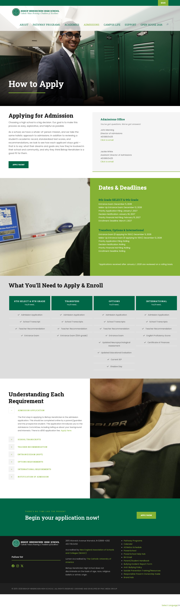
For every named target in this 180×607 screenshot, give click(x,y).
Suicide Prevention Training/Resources (142, 570)
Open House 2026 (151, 24)
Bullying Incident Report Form (138, 564)
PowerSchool (130, 550)
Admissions (91, 24)
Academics (72, 24)
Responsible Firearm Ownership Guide (142, 574)
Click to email (107, 140)
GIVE (163, 2)
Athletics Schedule (133, 547)
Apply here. (66, 430)
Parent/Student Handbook (136, 560)
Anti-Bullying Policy (133, 567)
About (24, 24)
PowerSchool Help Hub (134, 554)
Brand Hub (129, 577)
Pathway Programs (46, 24)
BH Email (128, 557)
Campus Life (112, 24)
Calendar (128, 544)
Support (130, 24)
